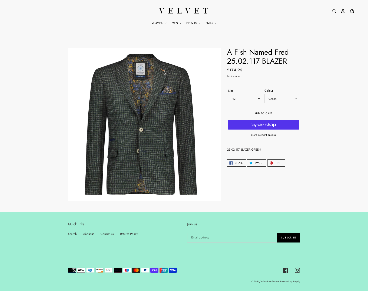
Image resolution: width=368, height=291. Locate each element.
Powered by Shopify (290, 281)
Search (72, 234)
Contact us (107, 234)
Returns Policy (129, 234)
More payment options (263, 135)
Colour (268, 90)
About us (88, 234)
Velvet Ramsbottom (269, 281)
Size (230, 90)
